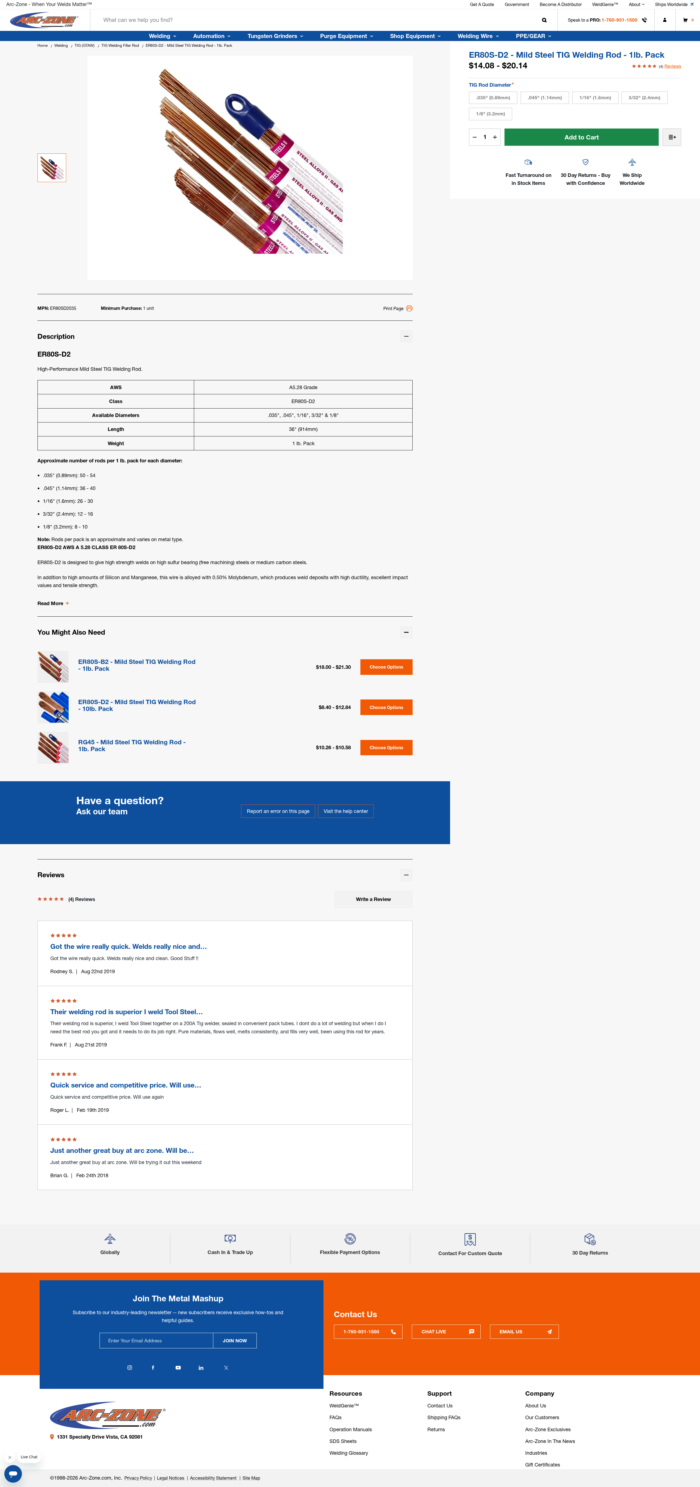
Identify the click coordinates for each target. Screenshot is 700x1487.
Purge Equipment (343, 36)
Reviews (672, 66)
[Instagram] (130, 1367)
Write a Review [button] (373, 899)
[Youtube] (178, 1367)
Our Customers (542, 1417)
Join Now (235, 1340)
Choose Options (386, 667)
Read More (50, 603)
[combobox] (324, 20)
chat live (434, 1331)
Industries (536, 1453)
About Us (535, 1406)
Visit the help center (346, 811)
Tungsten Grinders (272, 36)
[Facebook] (153, 1367)
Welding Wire (475, 36)
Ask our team (102, 811)
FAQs (335, 1417)
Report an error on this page (278, 811)
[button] (109, 1241)
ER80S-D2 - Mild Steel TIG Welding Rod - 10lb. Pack (137, 705)
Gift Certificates (542, 1465)
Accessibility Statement (214, 1478)
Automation (208, 36)
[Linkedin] (201, 1367)
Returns (436, 1429)
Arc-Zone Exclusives (548, 1429)
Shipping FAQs (443, 1417)
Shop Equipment (412, 36)
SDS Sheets (343, 1441)
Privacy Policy (138, 1478)
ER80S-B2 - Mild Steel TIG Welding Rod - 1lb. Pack (137, 665)
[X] (226, 1367)
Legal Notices (171, 1478)
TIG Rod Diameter (491, 84)
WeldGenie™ (344, 1406)
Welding (159, 36)
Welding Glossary (348, 1453)
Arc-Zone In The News (550, 1441)
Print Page (393, 308)
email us (511, 1331)
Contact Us (440, 1406)
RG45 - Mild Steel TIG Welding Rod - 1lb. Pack (132, 746)
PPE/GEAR (530, 36)
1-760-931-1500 (619, 20)
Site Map (251, 1478)
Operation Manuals (350, 1429)
